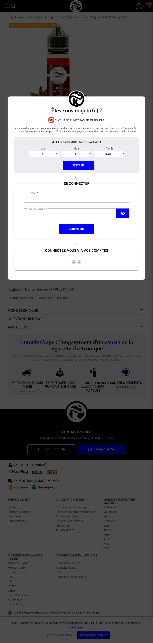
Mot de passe (37, 208)
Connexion (76, 229)
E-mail (32, 193)
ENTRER (78, 165)
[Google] (79, 261)
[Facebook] (74, 261)
